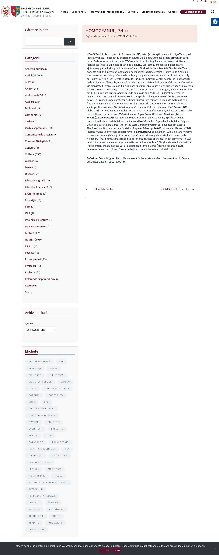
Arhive (29, 324)
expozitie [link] (57, 429)
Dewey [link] (29, 168)
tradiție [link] (34, 523)
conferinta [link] (56, 395)
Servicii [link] (132, 11)
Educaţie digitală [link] (35, 181)
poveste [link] (34, 502)
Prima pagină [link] (33, 260)
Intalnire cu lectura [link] (36, 220)
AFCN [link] (28, 82)
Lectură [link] (29, 233)
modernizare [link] (37, 476)
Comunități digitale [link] (36, 141)
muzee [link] (58, 476)
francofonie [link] (60, 442)
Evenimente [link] (32, 194)
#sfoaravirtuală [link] (39, 361)
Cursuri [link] (29, 161)
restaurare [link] (56, 509)
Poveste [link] (29, 253)
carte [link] (32, 388)
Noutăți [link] (29, 240)
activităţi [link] (35, 368)
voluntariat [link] (36, 529)
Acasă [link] (64, 11)
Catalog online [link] (193, 11)
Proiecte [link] (30, 273)
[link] (193, 1)
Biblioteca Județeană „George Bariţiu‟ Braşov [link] (37, 10)
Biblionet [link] (30, 109)
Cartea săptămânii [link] (36, 128)
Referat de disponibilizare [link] (40, 279)
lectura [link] (34, 469)
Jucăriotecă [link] (59, 455)
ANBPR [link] (29, 89)
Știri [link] (27, 292)
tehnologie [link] (36, 516)
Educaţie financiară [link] (36, 187)
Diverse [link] (29, 174)
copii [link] (32, 402)
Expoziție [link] (30, 200)
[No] (215, 548)
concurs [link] (34, 395)
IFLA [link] (27, 214)
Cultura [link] (29, 154)
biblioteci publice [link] (40, 382)
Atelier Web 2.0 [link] (34, 95)
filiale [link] (33, 435)
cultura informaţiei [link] (41, 408)
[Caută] (69, 42)
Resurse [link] (30, 286)
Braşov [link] (65, 382)
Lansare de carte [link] (35, 227)
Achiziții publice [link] (35, 69)
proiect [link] (53, 502)
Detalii (117, 550)
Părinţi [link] (29, 246)
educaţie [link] (53, 422)
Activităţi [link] (30, 76)
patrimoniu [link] (36, 489)
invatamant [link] (36, 455)
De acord (105, 550)
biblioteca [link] (56, 375)
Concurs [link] (30, 148)
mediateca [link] (54, 469)
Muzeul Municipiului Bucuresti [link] (48, 482)
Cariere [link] (29, 122)
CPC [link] (46, 402)
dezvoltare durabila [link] (42, 415)
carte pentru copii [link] (57, 388)
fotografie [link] (36, 442)
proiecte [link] (34, 509)
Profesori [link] (30, 266)
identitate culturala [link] (42, 449)
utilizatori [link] (55, 523)
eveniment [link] (35, 429)
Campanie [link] (31, 115)
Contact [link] (173, 11)
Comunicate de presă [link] (38, 135)
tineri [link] (56, 516)
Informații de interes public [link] (106, 11)
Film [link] (28, 207)
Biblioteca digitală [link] (152, 11)
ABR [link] (61, 361)
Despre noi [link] (78, 11)
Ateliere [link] (29, 102)
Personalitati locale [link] (42, 496)
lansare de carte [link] (40, 462)
